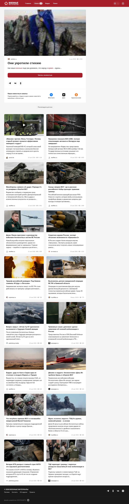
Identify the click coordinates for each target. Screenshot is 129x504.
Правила (32, 492)
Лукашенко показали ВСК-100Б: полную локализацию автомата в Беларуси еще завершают (64, 141)
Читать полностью (45, 75)
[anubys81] (7, 157)
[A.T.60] (9, 59)
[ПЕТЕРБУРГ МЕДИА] (7, 343)
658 (41, 343)
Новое (38, 3)
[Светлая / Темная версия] (116, 3)
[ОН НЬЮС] (49, 251)
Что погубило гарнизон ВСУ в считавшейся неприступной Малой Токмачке (23, 420)
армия (50, 68)
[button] (10, 83)
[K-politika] (49, 297)
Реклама (7, 492)
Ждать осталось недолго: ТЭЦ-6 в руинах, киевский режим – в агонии (65, 420)
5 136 (40, 157)
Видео (47, 3)
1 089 (40, 251)
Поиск (55, 3)
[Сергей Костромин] (49, 157)
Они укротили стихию (24, 63)
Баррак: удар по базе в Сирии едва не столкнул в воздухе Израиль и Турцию (21, 374)
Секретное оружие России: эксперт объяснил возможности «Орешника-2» (63, 236)
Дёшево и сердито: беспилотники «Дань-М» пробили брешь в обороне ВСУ (65, 374)
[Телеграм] (108, 491)
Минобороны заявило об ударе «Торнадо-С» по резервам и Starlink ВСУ (24, 188)
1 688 (82, 205)
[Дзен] (123, 491)
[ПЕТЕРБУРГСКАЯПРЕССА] (7, 480)
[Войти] (123, 3)
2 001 (40, 205)
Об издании (23, 492)
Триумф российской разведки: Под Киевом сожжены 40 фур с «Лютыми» (23, 282)
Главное (28, 3)
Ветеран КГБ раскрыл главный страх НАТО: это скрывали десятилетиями (23, 465)
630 (83, 343)
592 (41, 435)
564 (41, 480)
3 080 (82, 157)
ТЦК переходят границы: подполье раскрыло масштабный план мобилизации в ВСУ (66, 466)
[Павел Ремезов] (49, 205)
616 (83, 389)
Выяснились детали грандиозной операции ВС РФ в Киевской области (65, 282)
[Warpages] (49, 343)
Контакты (15, 492)
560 (83, 480)
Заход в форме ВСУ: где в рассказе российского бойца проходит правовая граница (63, 189)
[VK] (118, 491)
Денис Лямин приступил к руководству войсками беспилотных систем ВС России (23, 236)
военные (18, 68)
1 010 (82, 251)
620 (41, 389)
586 (83, 435)
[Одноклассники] (113, 491)
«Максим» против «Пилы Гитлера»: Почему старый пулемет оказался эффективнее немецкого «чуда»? (23, 141)
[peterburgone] (49, 389)
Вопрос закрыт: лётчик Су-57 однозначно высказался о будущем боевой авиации (22, 328)
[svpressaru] (7, 297)
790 (41, 297)
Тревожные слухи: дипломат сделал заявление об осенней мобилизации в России (63, 329)
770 (83, 297)
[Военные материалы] (11, 3)
